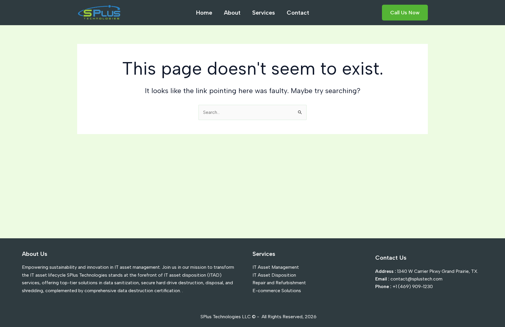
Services (263, 12)
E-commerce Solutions (276, 290)
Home (204, 12)
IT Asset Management (275, 267)
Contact (298, 12)
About (232, 12)
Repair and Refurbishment (279, 282)
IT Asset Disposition (274, 275)
